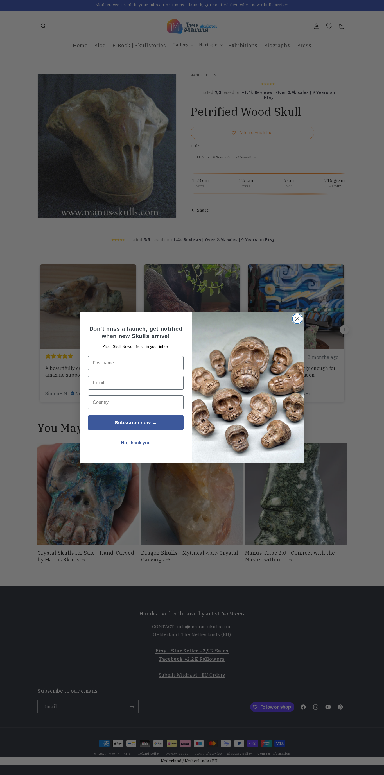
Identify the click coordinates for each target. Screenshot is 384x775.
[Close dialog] (297, 319)
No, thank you (136, 442)
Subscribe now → (136, 422)
